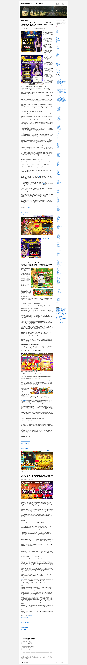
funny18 (57, 41)
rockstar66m (58, 217)
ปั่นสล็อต (58, 257)
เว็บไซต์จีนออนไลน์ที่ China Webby (31, 3)
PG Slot (44, 655)
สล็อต (43, 40)
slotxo (28, 290)
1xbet (56, 39)
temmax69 (58, 239)
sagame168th (60, 314)
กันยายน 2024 (58, 126)
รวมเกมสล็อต (58, 264)
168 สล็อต (58, 133)
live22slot (58, 178)
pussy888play (58, 215)
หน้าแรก (22, 17)
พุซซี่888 (58, 261)
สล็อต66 (58, 269)
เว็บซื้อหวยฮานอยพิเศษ (60, 293)
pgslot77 (57, 61)
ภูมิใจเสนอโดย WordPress (60, 662)
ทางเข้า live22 (59, 252)
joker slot (57, 47)
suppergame (58, 236)
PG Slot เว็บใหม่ (59, 193)
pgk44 (57, 197)
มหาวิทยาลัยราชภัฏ (59, 262)
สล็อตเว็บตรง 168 (59, 283)
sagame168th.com (26, 653)
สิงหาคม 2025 (58, 116)
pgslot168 (58, 199)
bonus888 (58, 151)
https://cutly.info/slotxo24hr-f (25, 443)
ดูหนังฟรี (57, 57)
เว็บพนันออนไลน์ (41, 654)
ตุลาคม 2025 (58, 114)
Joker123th (33, 655)
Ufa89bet (58, 242)
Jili (39, 652)
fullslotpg (57, 63)
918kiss (57, 52)
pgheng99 (58, 195)
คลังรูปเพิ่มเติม (23, 259)
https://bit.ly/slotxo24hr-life (25, 617)
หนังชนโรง (57, 54)
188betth (57, 44)
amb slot (58, 144)
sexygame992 (58, 229)
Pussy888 (22, 653)
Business (58, 154)
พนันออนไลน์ (25, 654)
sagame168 (58, 220)
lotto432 (58, 180)
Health (57, 165)
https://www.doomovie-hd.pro (59, 45)
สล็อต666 (58, 270)
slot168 (57, 29)
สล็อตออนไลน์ (31, 654)
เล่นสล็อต (58, 291)
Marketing (58, 183)
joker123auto (58, 174)
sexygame (58, 227)
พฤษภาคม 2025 (59, 119)
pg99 (56, 62)
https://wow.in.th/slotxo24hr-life (26, 622)
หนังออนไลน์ (58, 286)
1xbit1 (57, 138)
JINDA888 (57, 33)
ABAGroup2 (28, 652)
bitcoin (58, 148)
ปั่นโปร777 (58, 259)
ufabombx (58, 244)
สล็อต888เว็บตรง (59, 273)
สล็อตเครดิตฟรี (59, 281)
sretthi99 (58, 234)
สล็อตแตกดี (58, 284)
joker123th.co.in (47, 652)
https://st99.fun (58, 31)
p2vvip (58, 187)
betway (58, 147)
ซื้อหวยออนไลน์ (58, 72)
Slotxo (24, 471)
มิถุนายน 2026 (59, 107)
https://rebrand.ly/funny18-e (25, 209)
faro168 (58, 157)
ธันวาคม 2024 (59, 123)
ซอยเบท (58, 248)
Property (58, 207)
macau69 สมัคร (59, 182)
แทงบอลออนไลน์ (59, 298)
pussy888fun (58, 214)
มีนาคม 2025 (58, 121)
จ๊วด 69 (58, 247)
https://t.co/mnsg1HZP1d (45, 450)
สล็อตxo (24, 400)
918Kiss (24, 652)
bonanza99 (58, 150)
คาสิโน (43, 653)
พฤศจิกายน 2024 (59, 124)
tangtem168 (58, 237)
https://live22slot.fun (58, 64)
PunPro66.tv (58, 209)
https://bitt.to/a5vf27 (24, 445)
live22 (57, 177)
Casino (34, 652)
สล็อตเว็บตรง (58, 30)
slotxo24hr (30, 471)
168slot (58, 134)
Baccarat (32, 652)
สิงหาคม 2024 (58, 127)
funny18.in (37, 652)
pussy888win (58, 216)
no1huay (51, 652)
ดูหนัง (57, 65)
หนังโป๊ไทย (57, 38)
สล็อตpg (61, 321)
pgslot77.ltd (58, 202)
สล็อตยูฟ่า (58, 279)
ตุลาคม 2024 (58, 125)
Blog (25, 17)
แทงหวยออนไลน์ (59, 299)
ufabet (57, 243)
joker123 (57, 53)
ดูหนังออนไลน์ (59, 250)
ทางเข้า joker (57, 46)
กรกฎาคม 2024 (59, 128)
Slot (36, 653)
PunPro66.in (22, 656)
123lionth (58, 132)
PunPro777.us (30, 656)
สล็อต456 (58, 268)
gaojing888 (58, 163)
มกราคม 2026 (58, 112)
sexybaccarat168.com (32, 653)
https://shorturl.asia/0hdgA (25, 448)
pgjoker (58, 196)
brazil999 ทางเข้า (59, 152)
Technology (58, 238)
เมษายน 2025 (58, 120)
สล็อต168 (58, 320)
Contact (28, 17)
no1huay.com (40, 655)
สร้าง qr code (58, 266)
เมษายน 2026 (58, 109)
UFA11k (58, 241)
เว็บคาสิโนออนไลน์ (59, 292)
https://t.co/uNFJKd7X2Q (45, 238)
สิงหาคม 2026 (58, 105)
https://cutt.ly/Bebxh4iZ (24, 627)
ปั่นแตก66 (58, 318)
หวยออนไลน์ (57, 48)
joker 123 (57, 28)
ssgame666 (58, 235)
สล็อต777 (58, 271)
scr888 (58, 224)
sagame (57, 55)
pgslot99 (61, 313)
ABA (26, 652)
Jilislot (41, 652)
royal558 (58, 218)
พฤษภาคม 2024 (59, 129)
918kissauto (65, 308)
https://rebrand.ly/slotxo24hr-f (25, 441)
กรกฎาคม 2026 (59, 106)
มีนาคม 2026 (58, 110)
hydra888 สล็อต (59, 168)
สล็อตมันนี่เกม (59, 278)
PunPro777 (26, 656)
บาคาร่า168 (58, 255)
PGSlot (47, 655)
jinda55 (64, 310)
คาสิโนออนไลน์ (46, 653)
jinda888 (58, 172)
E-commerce (58, 156)
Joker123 (43, 652)
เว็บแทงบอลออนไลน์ (59, 297)
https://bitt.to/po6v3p (24, 214)
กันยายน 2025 (58, 115)
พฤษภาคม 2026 (59, 108)
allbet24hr (58, 143)
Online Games (58, 186)
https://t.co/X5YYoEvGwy (25, 629)
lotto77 (58, 181)
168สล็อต (58, 135)
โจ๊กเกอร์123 (58, 300)
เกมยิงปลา (34, 654)
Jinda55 (58, 171)
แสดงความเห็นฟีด (59, 304)
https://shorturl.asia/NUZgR (25, 632)
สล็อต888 (58, 272)
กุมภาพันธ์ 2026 (59, 111)
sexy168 (58, 225)
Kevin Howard (31, 26)
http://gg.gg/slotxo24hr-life (25, 624)
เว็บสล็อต (58, 296)
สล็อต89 (58, 274)
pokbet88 (58, 206)
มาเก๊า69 (58, 263)
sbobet (57, 223)
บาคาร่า (50, 653)
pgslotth (58, 205)
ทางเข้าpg (58, 253)
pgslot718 (58, 200)
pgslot (39, 176)
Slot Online (38, 653)
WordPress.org (58, 305)
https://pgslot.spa (58, 40)
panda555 (58, 189)
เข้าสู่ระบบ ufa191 (59, 289)
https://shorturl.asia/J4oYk (25, 235)
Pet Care (58, 190)
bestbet (58, 146)
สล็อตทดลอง (57, 37)
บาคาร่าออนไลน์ (34, 657)
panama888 (58, 188)
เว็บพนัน (37, 654)
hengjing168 (58, 166)
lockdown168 (58, 179)
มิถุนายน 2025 (59, 118)
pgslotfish (58, 204)
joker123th (58, 175)
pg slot (57, 42)
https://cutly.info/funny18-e (25, 212)
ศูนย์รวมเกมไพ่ (59, 265)
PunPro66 (49, 655)
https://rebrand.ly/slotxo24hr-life (26, 620)
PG (42, 655)
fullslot (58, 159)
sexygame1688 (58, 228)
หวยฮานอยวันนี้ (59, 287)
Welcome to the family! (33, 17)
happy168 (58, 164)
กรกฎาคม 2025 (59, 117)
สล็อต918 (58, 275)
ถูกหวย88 (58, 251)
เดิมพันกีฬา (58, 290)
